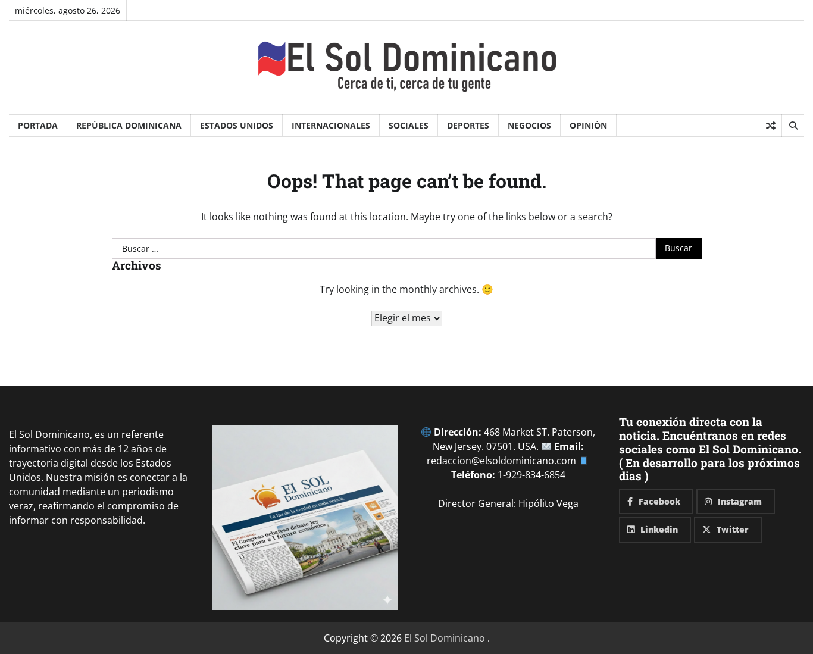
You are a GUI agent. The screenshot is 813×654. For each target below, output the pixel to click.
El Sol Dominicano (444, 637)
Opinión (588, 125)
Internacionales (331, 125)
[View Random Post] (770, 125)
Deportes (468, 125)
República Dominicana (129, 125)
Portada (38, 125)
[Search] (792, 125)
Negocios (529, 125)
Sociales (409, 125)
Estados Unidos (236, 125)
